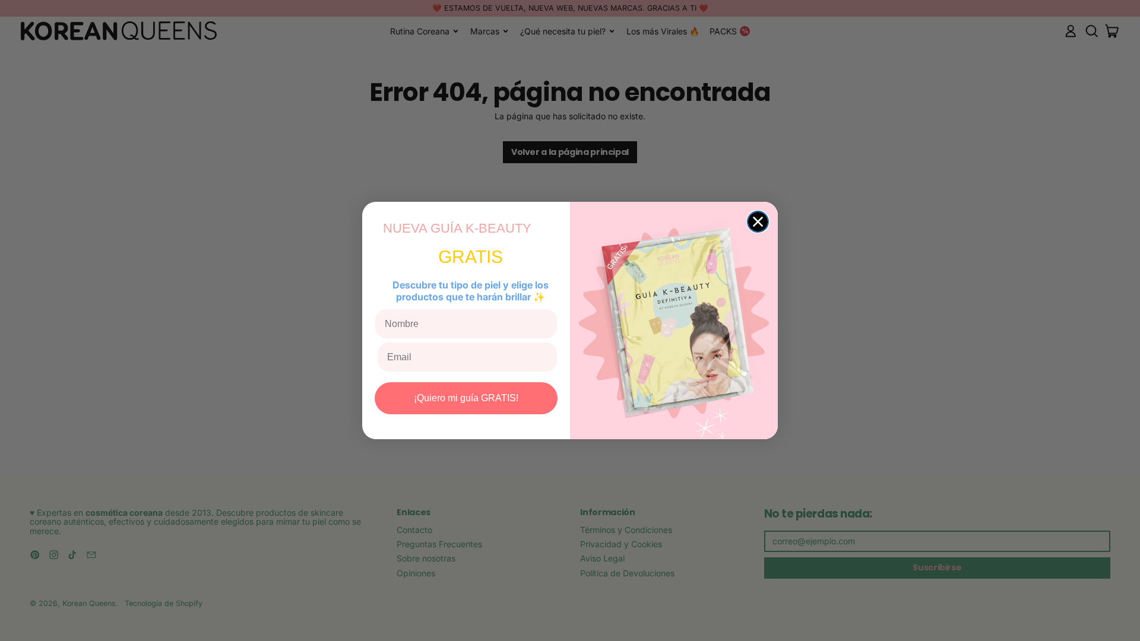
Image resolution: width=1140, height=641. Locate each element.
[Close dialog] (758, 221)
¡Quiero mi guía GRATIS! (466, 398)
